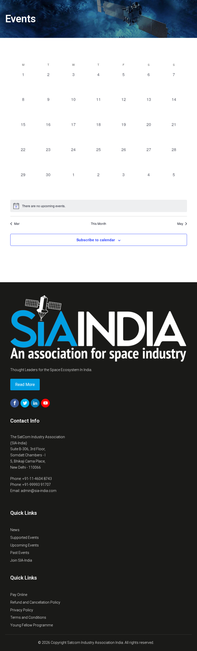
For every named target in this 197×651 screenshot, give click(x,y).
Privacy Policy (21, 610)
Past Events (19, 553)
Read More (25, 384)
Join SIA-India (21, 560)
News (14, 530)
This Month (98, 224)
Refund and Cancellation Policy (35, 602)
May (180, 224)
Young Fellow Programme (31, 625)
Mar (16, 224)
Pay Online (18, 595)
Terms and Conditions (28, 617)
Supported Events (24, 538)
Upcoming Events (24, 545)
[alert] (98, 206)
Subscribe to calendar (95, 239)
